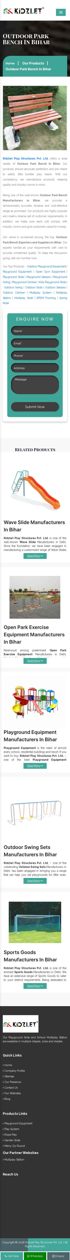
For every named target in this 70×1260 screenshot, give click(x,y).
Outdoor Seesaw (55, 287)
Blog (7, 1098)
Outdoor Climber (14, 292)
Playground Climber (24, 282)
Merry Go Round (14, 1145)
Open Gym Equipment (50, 271)
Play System (11, 1129)
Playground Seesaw (39, 276)
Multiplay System (40, 292)
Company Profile (14, 1070)
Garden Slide (12, 1140)
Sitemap (9, 1076)
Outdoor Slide (34, 287)
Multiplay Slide (24, 297)
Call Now (13, 1256)
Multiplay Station (14, 1159)
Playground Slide (13, 276)
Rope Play (10, 1134)
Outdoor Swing (13, 287)
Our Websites (12, 1093)
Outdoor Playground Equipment (46, 266)
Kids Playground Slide (52, 282)
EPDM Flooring (46, 297)
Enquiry (59, 1256)
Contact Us (11, 1087)
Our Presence (12, 1082)
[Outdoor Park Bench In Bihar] (35, 117)
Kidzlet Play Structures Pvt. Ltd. (26, 158)
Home (10, 63)
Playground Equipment (17, 271)
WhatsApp (36, 1256)
